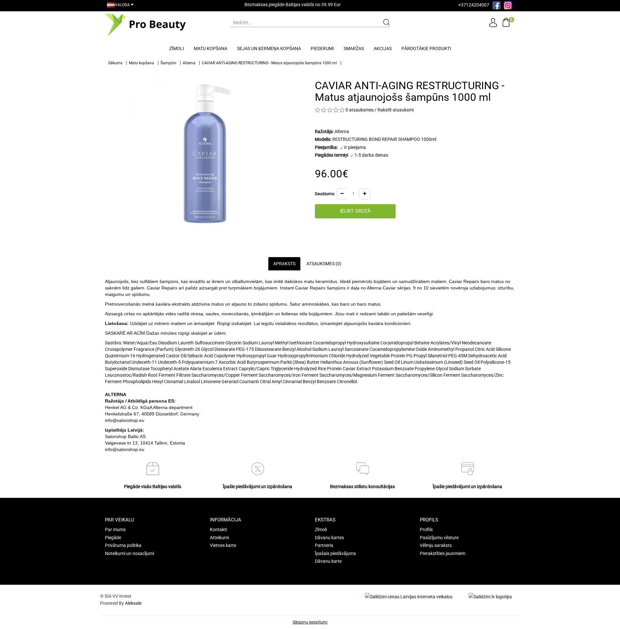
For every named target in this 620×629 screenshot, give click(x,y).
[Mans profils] (493, 22)
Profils (426, 529)
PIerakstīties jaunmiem (442, 553)
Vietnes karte (223, 545)
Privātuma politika (123, 545)
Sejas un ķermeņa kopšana (269, 48)
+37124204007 (473, 4)
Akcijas (383, 48)
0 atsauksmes (360, 109)
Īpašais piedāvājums (335, 553)
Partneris (324, 545)
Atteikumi (219, 537)
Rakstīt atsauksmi (395, 109)
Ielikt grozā (355, 211)
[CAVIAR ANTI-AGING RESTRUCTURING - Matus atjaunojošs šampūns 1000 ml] (205, 153)
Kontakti (218, 529)
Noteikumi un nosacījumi (129, 553)
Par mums (115, 529)
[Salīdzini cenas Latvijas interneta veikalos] (408, 596)
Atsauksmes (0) (323, 263)
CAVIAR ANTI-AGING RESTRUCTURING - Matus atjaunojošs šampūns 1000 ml (269, 63)
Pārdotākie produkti (426, 48)
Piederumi (322, 48)
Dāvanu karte (328, 561)
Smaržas (354, 48)
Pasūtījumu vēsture (439, 537)
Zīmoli (176, 48)
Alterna (189, 63)
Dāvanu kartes (329, 537)
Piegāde (113, 537)
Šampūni (168, 63)
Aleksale (133, 603)
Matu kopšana (210, 48)
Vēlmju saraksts (436, 545)
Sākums (115, 63)
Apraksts (284, 263)
